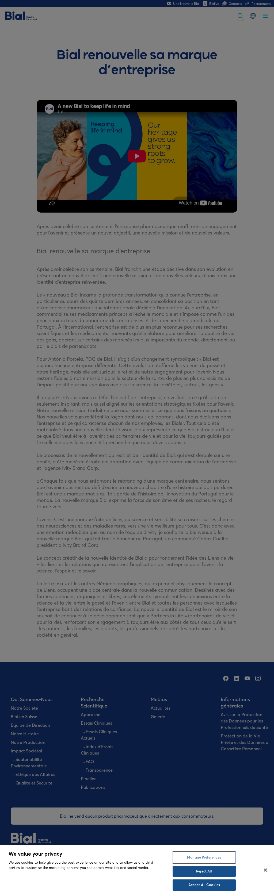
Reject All (204, 871)
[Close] (265, 870)
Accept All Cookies (204, 885)
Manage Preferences (204, 857)
